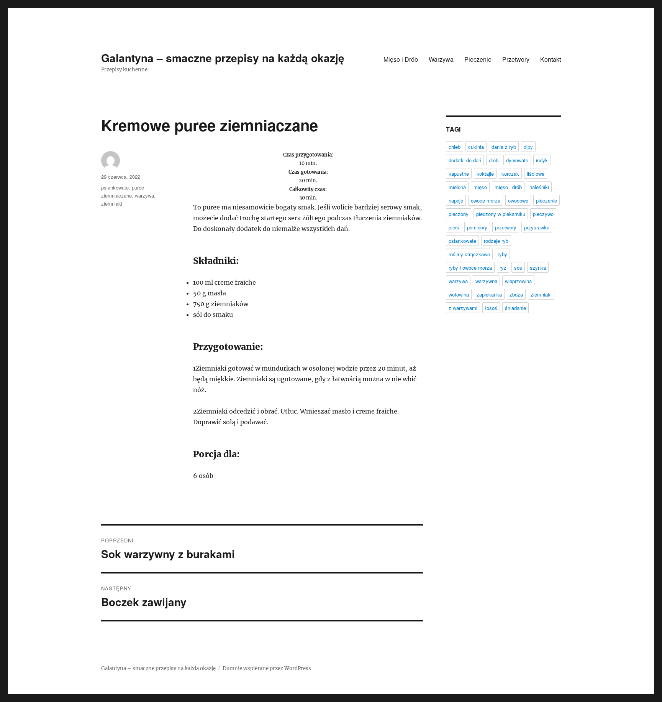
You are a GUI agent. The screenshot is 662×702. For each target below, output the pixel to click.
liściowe (535, 173)
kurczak (510, 173)
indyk (542, 160)
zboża (516, 294)
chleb (454, 146)
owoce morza (485, 200)
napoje (456, 200)
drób (493, 160)
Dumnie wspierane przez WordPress (267, 668)
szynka (538, 267)
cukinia (476, 146)
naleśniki (539, 187)
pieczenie (546, 200)
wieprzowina (518, 281)
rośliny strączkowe (469, 254)
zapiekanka (489, 294)
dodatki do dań (465, 160)
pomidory (477, 227)
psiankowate (115, 187)
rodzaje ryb (496, 240)
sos (518, 267)
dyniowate (517, 160)
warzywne (486, 281)
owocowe (518, 200)
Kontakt (550, 59)
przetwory (505, 227)
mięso (480, 187)
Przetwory (515, 59)
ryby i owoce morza (470, 267)
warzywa (144, 195)
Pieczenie (478, 59)
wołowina (459, 294)
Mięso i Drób (400, 59)
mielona (457, 187)
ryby (502, 254)
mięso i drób (508, 187)
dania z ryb (504, 146)
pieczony (459, 214)
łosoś (491, 307)
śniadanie (515, 307)
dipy (528, 146)
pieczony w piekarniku (500, 214)
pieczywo (543, 214)
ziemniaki (111, 203)
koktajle (485, 173)
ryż (503, 267)
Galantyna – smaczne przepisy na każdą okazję (222, 58)
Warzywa (441, 59)
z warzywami (463, 307)
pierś (454, 227)
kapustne (459, 173)
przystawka (536, 227)
